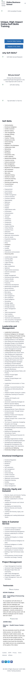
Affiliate (10, 655)
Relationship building (10, 158)
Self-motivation (9, 171)
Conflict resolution (9, 129)
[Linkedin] (3, 662)
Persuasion (8, 153)
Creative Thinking (9, 138)
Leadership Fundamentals (12, 332)
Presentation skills (10, 154)
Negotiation (8, 143)
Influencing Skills (9, 253)
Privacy (15, 652)
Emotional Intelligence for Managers (14, 334)
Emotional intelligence (11, 127)
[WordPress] (6, 662)
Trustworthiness (9, 184)
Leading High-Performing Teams (13, 337)
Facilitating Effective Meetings (13, 350)
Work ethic (7, 173)
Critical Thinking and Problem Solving (15, 336)
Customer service (9, 160)
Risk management (9, 164)
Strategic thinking (9, 134)
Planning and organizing (11, 182)
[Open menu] (25, 3)
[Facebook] (11, 662)
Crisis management (10, 165)
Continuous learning (10, 178)
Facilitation (8, 244)
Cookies (4, 652)
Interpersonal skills (10, 140)
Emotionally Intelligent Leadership (14, 449)
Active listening (9, 141)
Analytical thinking (10, 175)
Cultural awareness (10, 162)
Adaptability (8, 136)
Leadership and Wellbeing (12, 448)
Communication (9, 125)
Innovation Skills (9, 180)
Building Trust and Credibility (12, 497)
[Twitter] (8, 662)
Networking (8, 149)
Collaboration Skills (10, 147)
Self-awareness (9, 169)
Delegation (7, 151)
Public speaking (9, 156)
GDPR (9, 652)
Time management (10, 132)
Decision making (9, 130)
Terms (19, 652)
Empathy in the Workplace (12, 145)
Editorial (4, 655)
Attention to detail (9, 176)
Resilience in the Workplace (12, 167)
